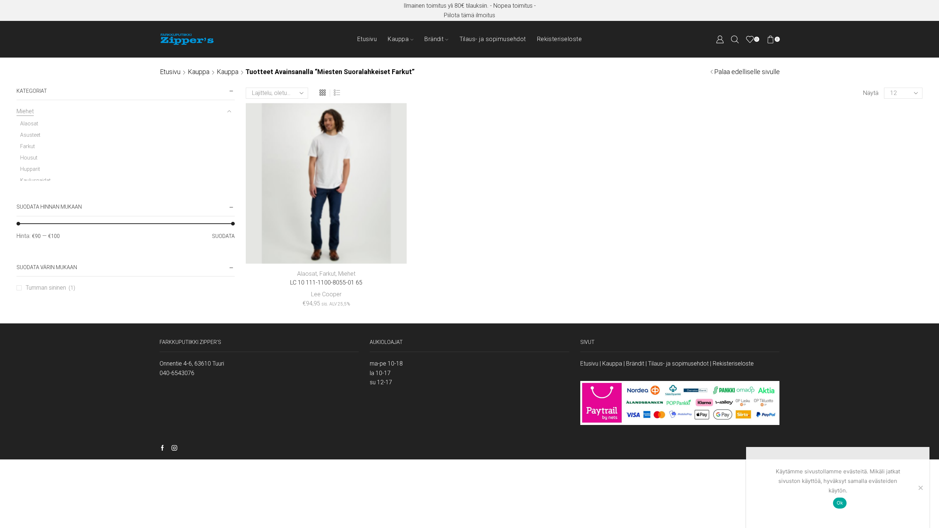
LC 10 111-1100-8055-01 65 (326, 282)
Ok (840, 503)
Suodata (223, 236)
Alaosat (307, 273)
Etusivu (367, 39)
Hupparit (30, 169)
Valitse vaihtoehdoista (326, 251)
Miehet (346, 273)
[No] (920, 487)
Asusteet (30, 135)
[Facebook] (162, 448)
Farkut (327, 273)
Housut (28, 158)
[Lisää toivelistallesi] (375, 251)
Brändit (433, 39)
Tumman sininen (46, 287)
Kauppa (398, 39)
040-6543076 (177, 373)
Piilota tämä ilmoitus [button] (469, 15)
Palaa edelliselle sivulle (747, 72)
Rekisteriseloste (559, 39)
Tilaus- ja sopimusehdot (493, 39)
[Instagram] (174, 448)
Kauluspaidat (35, 180)
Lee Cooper (326, 294)
